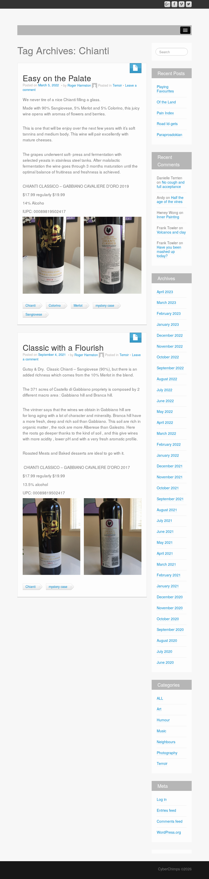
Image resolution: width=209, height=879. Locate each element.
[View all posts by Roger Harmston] (94, 85)
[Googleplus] (167, 4)
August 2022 (167, 378)
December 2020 (170, 596)
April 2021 (165, 553)
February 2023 (169, 313)
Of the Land (166, 101)
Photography (167, 752)
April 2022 (165, 422)
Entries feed (166, 810)
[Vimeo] (182, 4)
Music (161, 730)
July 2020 (164, 651)
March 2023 (166, 302)
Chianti (30, 305)
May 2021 (165, 542)
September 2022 (170, 367)
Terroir (117, 85)
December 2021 (170, 465)
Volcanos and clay (171, 232)
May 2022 (165, 411)
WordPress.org (169, 832)
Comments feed (169, 821)
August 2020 (167, 640)
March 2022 (166, 433)
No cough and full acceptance (171, 184)
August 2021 (167, 509)
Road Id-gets (167, 123)
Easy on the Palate (57, 78)
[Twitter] (189, 4)
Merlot (78, 305)
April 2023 (165, 291)
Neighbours (166, 741)
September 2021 (170, 498)
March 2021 (166, 564)
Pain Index (165, 112)
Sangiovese (33, 314)
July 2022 (164, 389)
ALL (160, 698)
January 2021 (168, 585)
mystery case (105, 305)
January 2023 (168, 324)
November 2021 (170, 476)
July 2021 (164, 520)
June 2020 (165, 662)
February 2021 (169, 574)
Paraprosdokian (170, 134)
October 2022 (168, 356)
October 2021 (168, 487)
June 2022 (165, 400)
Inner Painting (168, 216)
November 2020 (170, 607)
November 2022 (170, 346)
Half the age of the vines (170, 199)
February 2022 (169, 444)
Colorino (55, 305)
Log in (162, 799)
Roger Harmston (79, 85)
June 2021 (165, 531)
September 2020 (170, 629)
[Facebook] (174, 4)
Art (159, 708)
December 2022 (170, 335)
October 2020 (168, 618)
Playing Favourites (165, 88)
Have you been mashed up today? (169, 251)
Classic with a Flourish (63, 347)
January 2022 (168, 455)
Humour (163, 719)
